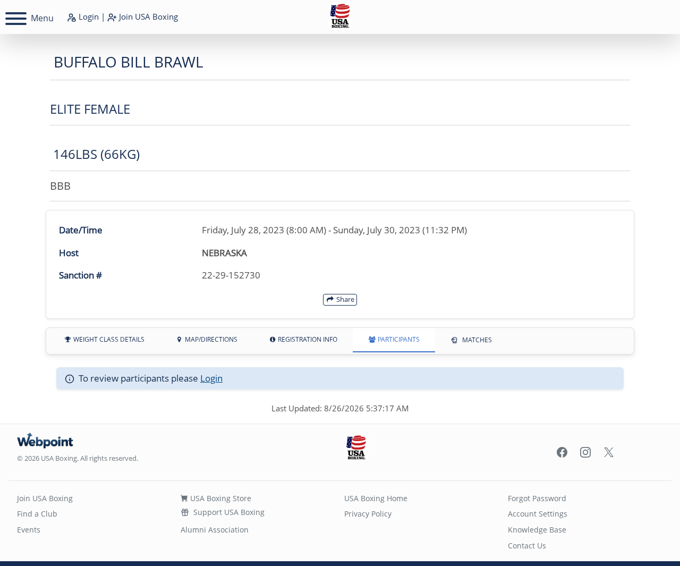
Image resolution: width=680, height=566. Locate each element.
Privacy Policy (368, 514)
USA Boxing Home (375, 498)
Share (344, 299)
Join (147, 16)
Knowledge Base (537, 530)
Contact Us (527, 545)
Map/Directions (210, 339)
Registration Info (306, 339)
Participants (398, 339)
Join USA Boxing (45, 498)
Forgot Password (537, 498)
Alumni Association (215, 530)
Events (28, 530)
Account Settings (537, 514)
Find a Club (37, 514)
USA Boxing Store (219, 498)
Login (87, 16)
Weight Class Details (108, 339)
